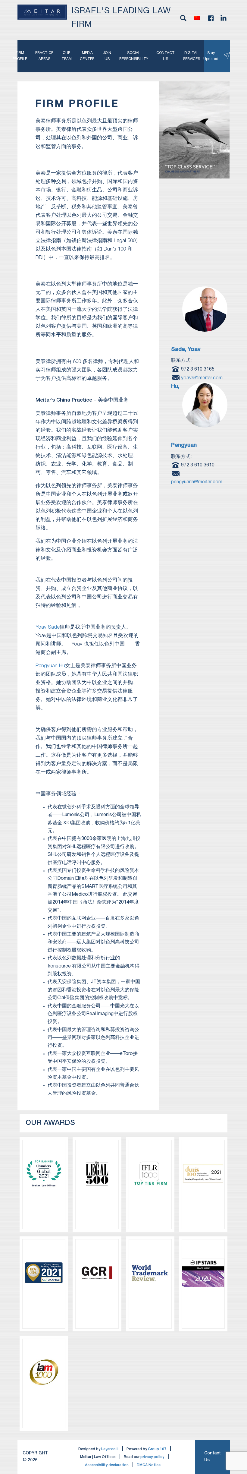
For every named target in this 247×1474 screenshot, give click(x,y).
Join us (107, 56)
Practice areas (44, 56)
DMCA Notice (149, 1465)
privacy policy (152, 1457)
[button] (197, 18)
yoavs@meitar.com (202, 378)
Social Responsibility (133, 56)
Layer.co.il (109, 1449)
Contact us (165, 56)
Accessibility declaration (107, 1465)
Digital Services (191, 56)
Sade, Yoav (186, 349)
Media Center (87, 56)
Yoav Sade (48, 627)
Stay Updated (213, 56)
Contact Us (212, 1456)
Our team (66, 56)
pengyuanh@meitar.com (196, 482)
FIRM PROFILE (20, 56)
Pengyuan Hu (50, 666)
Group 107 (157, 1449)
